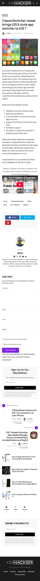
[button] (3, 3)
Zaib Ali (20, 253)
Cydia (5, 15)
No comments (24, 448)
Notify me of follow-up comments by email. (15, 339)
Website (4, 329)
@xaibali (28, 266)
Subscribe (19, 388)
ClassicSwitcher (17, 201)
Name (4, 310)
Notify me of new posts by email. (13, 344)
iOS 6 (5, 205)
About (6, 571)
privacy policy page (23, 174)
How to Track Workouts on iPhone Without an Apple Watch (24, 483)
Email (4, 319)
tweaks (26, 205)
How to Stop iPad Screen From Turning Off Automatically (23, 458)
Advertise (31, 571)
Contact (13, 571)
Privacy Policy (20, 575)
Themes (19, 419)
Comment (5, 288)
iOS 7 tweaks (14, 205)
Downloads (22, 571)
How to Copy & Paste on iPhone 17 (24, 495)
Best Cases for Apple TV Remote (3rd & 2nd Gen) (24, 470)
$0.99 (5, 201)
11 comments (18, 423)
